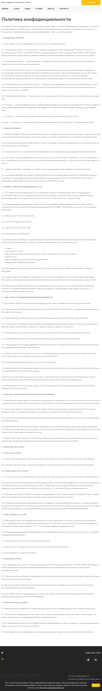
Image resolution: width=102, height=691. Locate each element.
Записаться (91, 2)
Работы (51, 9)
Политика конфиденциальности (78, 676)
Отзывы (38, 9)
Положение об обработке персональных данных (84, 679)
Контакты (64, 9)
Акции (27, 9)
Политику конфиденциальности (52, 688)
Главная (4, 9)
